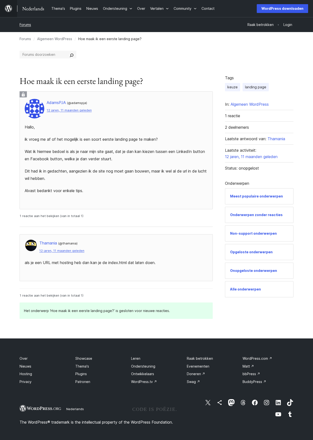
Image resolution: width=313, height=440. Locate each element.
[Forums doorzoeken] (71, 54)
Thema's (82, 366)
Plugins (81, 374)
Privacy (26, 382)
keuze (232, 87)
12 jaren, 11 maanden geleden (69, 110)
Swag (193, 382)
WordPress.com (257, 358)
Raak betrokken (200, 358)
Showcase (83, 358)
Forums (25, 25)
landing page (255, 87)
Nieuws (25, 366)
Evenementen (198, 366)
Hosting (26, 374)
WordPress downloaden (282, 8)
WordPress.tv (144, 382)
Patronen (82, 382)
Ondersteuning (143, 366)
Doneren (196, 374)
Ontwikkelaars (142, 374)
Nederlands (75, 409)
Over (24, 358)
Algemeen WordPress (54, 39)
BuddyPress (254, 382)
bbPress (251, 374)
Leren (135, 358)
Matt (248, 366)
